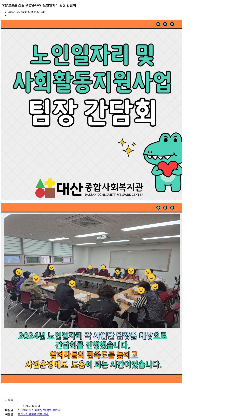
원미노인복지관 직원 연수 (33, 414)
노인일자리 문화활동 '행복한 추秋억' (39, 410)
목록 (10, 399)
